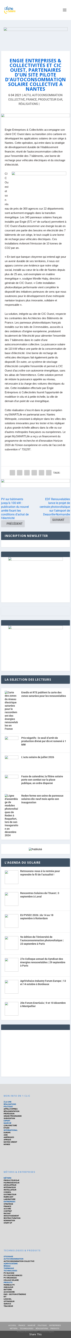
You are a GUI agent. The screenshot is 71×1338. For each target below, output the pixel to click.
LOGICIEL (7, 1299)
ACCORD (7, 1209)
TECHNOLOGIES (10, 1271)
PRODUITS (8, 1282)
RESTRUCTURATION (12, 1218)
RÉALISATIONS (28, 104)
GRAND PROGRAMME (13, 1116)
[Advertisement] (35, 1052)
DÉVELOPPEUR (10, 1185)
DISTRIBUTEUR (10, 1195)
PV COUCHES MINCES (13, 1275)
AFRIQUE (7, 1140)
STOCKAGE (8, 1256)
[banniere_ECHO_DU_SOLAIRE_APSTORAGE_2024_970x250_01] (36, 35)
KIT (5, 1297)
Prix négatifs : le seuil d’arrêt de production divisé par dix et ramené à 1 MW (43, 741)
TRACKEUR (8, 1306)
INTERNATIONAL (10, 1130)
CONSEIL (7, 1192)
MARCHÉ (7, 1123)
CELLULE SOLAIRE (11, 1280)
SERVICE (7, 1304)
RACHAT (7, 1213)
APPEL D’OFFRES (10, 1109)
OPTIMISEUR (9, 1301)
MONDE (7, 1144)
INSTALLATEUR (10, 1190)
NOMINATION (9, 1221)
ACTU (27, 95)
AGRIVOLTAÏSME (11, 1264)
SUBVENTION (9, 1118)
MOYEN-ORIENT (10, 1142)
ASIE (6, 1135)
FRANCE (31, 99)
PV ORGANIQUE (10, 1278)
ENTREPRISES (9, 1202)
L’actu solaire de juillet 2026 (37, 757)
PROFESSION (9, 1114)
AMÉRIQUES (9, 1137)
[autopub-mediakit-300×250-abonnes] (35, 628)
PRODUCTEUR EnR (50, 99)
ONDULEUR (8, 1287)
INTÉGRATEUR (10, 1187)
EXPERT (7, 1121)
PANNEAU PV (9, 1285)
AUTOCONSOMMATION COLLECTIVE (19, 1261)
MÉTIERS (7, 1178)
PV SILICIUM (9, 1273)
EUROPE (7, 1133)
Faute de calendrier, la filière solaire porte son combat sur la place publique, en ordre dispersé (42, 780)
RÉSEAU (7, 1266)
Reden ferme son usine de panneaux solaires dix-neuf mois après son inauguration (42, 799)
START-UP (8, 1223)
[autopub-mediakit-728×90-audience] (35, 118)
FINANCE (7, 1206)
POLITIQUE (8, 1107)
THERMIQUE (9, 1268)
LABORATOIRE (9, 1199)
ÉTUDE (6, 1128)
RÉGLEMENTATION (11, 1111)
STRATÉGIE (8, 1204)
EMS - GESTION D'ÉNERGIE (15, 1294)
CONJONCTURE (10, 1125)
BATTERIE (8, 1290)
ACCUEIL (12, 1325)
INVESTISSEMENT (11, 1216)
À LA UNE (7, 1102)
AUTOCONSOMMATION (13, 1259)
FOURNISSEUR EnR (11, 1183)
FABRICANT (8, 1197)
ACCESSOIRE (9, 1292)
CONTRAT (8, 1211)
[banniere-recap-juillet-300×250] (35, 559)
